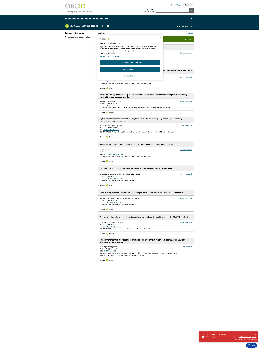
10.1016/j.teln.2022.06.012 (112, 227)
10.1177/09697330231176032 (113, 154)
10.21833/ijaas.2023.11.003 (112, 178)
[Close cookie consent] (160, 37)
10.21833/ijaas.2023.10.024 (112, 202)
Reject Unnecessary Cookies (130, 62)
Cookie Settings (130, 76)
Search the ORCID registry (149, 10)
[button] (190, 33)
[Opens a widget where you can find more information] (251, 345)
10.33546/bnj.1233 (109, 251)
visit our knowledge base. (247, 337)
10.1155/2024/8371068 (111, 130)
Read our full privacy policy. (109, 56)
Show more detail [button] (186, 53)
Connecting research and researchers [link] (78, 12)
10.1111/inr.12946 (109, 106)
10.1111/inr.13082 (109, 81)
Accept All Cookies (130, 69)
